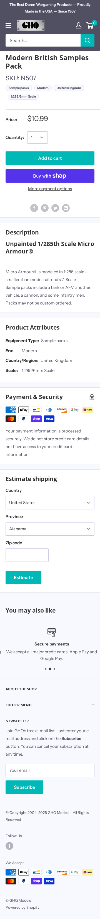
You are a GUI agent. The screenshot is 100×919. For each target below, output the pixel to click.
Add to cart (50, 158)
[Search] (87, 40)
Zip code (14, 542)
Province (14, 516)
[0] (89, 25)
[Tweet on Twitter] (55, 208)
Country (14, 490)
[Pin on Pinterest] (45, 208)
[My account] (78, 25)
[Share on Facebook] (34, 208)
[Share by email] (66, 208)
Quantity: (15, 137)
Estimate (23, 577)
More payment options (50, 188)
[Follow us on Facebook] (9, 846)
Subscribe (24, 787)
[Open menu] (8, 25)
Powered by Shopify (22, 907)
